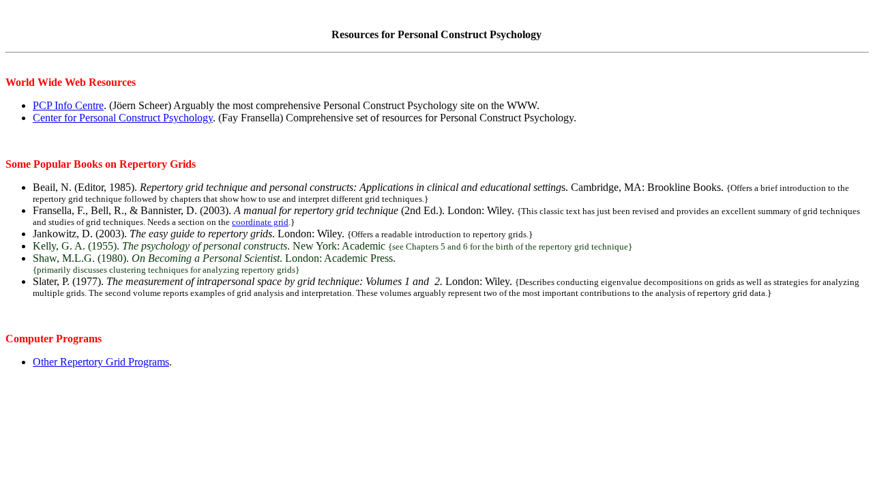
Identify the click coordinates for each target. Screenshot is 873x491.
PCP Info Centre (68, 105)
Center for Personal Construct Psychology (123, 117)
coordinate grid (260, 222)
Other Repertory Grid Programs (101, 362)
